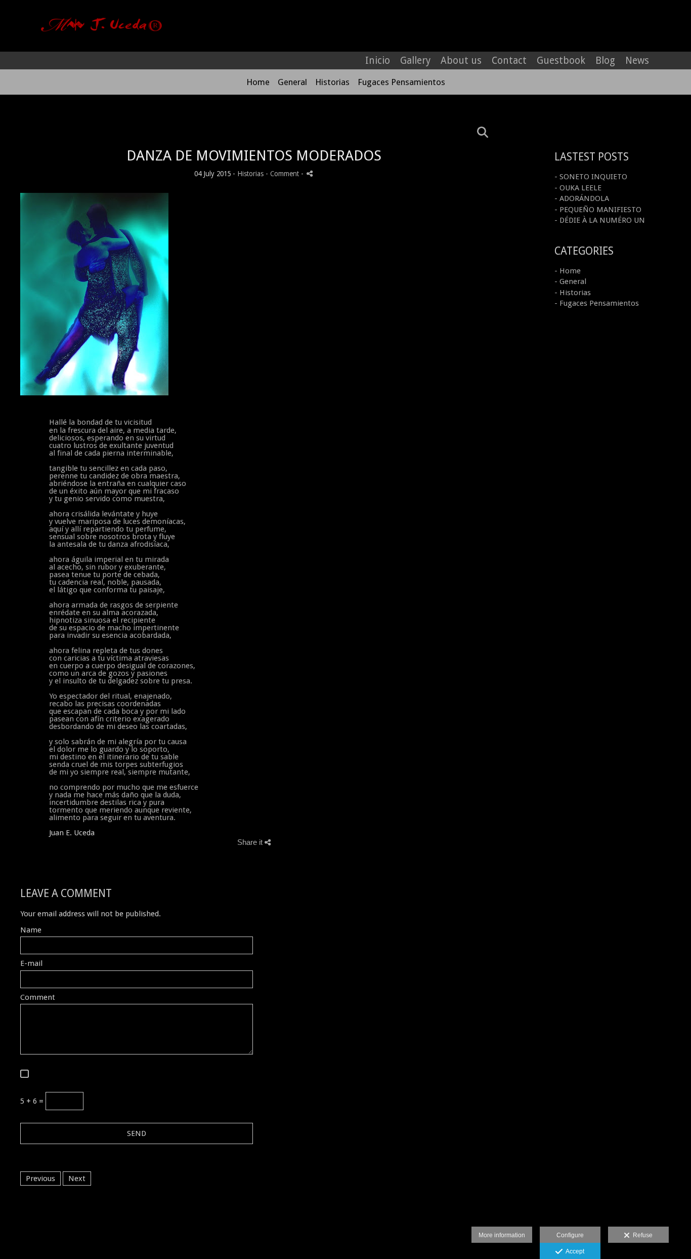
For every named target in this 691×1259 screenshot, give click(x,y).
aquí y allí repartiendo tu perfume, (107, 529)
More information (502, 1235)
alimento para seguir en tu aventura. (112, 817)
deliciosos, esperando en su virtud (107, 437)
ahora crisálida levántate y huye (103, 513)
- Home (567, 270)
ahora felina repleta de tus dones (106, 650)
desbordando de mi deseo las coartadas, (118, 726)
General (292, 82)
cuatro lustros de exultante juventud (111, 445)
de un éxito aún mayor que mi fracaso (114, 491)
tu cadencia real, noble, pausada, (105, 582)
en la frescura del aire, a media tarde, (113, 430)
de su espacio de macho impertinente (114, 627)
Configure (570, 1235)
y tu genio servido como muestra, (107, 498)
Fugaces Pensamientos (401, 82)
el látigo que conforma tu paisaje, (107, 589)
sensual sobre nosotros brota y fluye (112, 536)
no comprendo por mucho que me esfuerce (123, 787)
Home (258, 82)
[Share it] (310, 173)
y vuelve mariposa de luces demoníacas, (117, 521)
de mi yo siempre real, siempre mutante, (119, 772)
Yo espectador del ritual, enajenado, (110, 696)
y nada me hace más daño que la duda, (115, 794)
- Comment (283, 174)
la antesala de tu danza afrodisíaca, (109, 544)
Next (76, 1178)
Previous (40, 1178)
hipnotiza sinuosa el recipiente (102, 620)
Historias (332, 82)
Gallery (415, 60)
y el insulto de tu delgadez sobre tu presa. (120, 680)
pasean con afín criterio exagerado (109, 718)
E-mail (31, 963)
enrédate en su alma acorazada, (103, 612)
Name (30, 930)
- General (570, 281)
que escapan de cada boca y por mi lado (117, 711)
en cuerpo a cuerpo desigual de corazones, (122, 665)
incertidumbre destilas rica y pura (106, 802)
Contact (509, 60)
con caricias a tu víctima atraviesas (109, 658)
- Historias (572, 292)
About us (461, 60)
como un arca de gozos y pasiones (108, 673)
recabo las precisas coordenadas (105, 703)
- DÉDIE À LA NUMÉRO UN (599, 220)
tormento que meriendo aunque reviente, (120, 810)
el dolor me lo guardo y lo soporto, (109, 749)
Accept (573, 1251)
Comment (37, 997)
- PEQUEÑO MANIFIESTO (597, 209)
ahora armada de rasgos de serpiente (113, 605)
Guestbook (561, 60)
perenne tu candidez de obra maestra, (114, 475)
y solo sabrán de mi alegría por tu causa (118, 741)
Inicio (377, 60)
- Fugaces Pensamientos (596, 303)
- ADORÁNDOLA (581, 198)
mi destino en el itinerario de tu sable (114, 756)
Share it (251, 842)
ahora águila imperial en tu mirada (109, 559)
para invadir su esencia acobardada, (110, 635)
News (637, 60)
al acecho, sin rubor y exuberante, (107, 567)
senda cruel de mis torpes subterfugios (116, 764)
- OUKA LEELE (577, 187)
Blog (605, 60)
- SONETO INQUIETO (590, 176)
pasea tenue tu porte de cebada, (104, 574)
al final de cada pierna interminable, (111, 453)
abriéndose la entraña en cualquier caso (117, 483)
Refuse (641, 1235)
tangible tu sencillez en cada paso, (108, 468)
